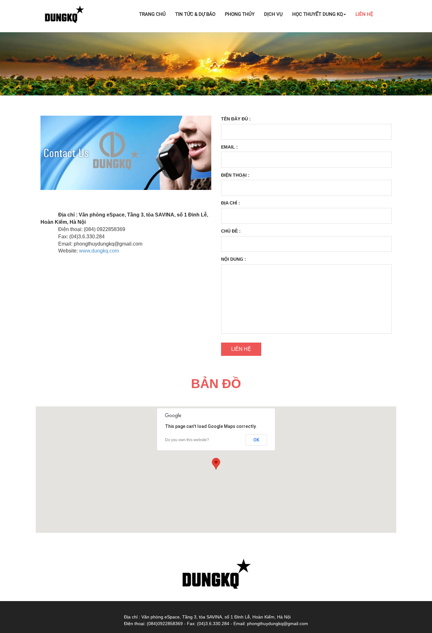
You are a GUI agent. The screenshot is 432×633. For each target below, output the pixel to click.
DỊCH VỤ (273, 14)
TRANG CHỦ (152, 14)
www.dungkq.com (99, 250)
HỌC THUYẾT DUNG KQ (317, 14)
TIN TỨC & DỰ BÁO (195, 14)
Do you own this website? (187, 440)
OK (256, 439)
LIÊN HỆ (364, 14)
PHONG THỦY (240, 14)
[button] (216, 464)
